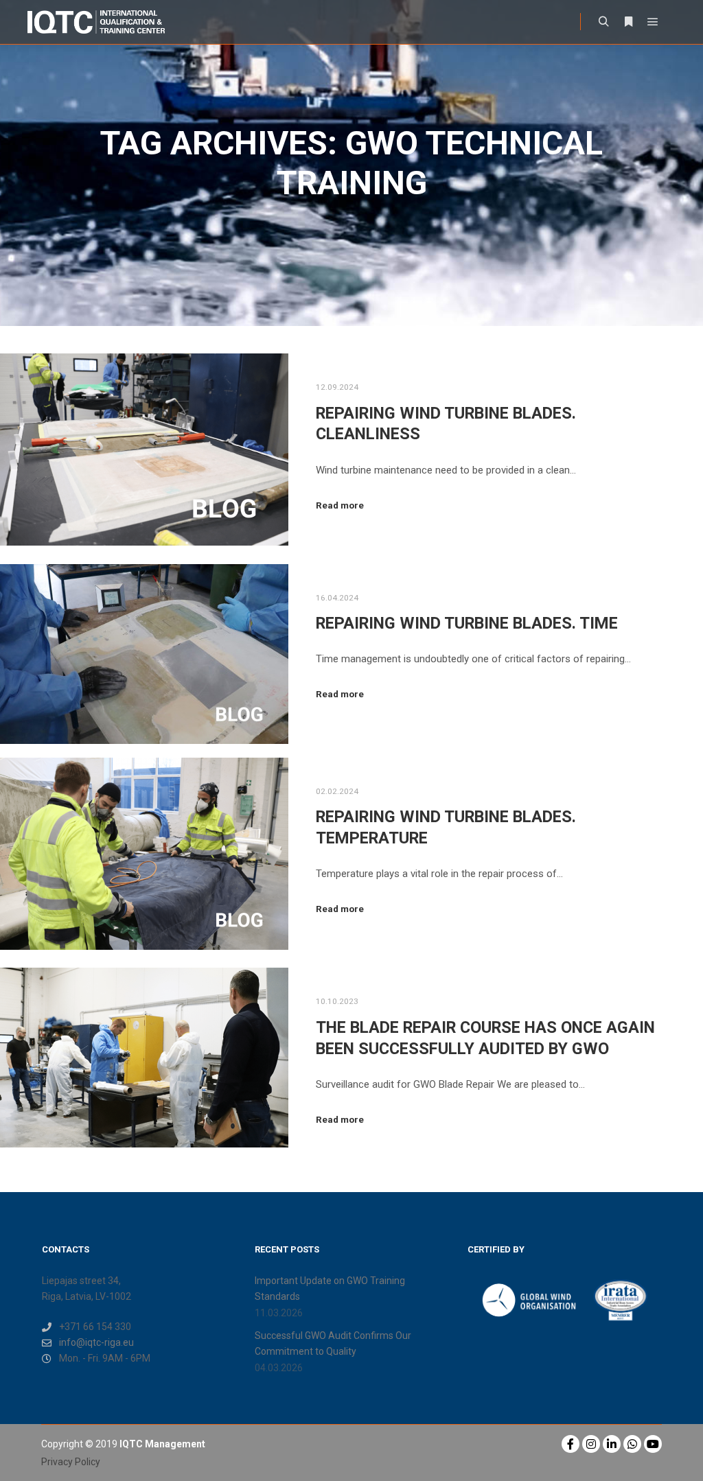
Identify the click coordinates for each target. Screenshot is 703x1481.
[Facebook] (570, 1444)
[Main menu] (653, 22)
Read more (340, 505)
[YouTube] (653, 1444)
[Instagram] (591, 1444)
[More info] (628, 22)
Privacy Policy (70, 1461)
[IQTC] (96, 22)
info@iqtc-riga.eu (96, 1342)
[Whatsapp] (632, 1444)
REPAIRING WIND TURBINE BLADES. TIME (467, 623)
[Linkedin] (612, 1444)
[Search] (603, 22)
